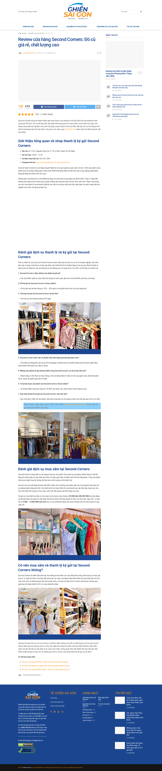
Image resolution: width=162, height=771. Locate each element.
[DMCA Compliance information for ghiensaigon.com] (26, 750)
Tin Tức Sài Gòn (133, 26)
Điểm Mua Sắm (87, 710)
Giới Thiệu (53, 698)
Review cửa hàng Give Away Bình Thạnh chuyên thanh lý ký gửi (46, 666)
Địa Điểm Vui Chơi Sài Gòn (76, 26)
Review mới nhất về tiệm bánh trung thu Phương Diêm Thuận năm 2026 (119, 73)
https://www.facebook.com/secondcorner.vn (53, 162)
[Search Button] (141, 11)
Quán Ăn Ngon (87, 720)
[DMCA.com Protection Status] (25, 744)
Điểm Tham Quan (88, 712)
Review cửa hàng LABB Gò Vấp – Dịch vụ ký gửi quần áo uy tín (46, 669)
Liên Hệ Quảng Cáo (56, 702)
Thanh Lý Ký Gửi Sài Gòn (31, 675)
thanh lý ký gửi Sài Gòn (75, 404)
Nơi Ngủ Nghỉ (87, 718)
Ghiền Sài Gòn (28, 26)
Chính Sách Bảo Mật (57, 706)
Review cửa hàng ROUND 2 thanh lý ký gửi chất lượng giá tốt (45, 662)
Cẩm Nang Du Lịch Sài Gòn (107, 26)
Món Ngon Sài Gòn (50, 26)
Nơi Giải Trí (49, 33)
